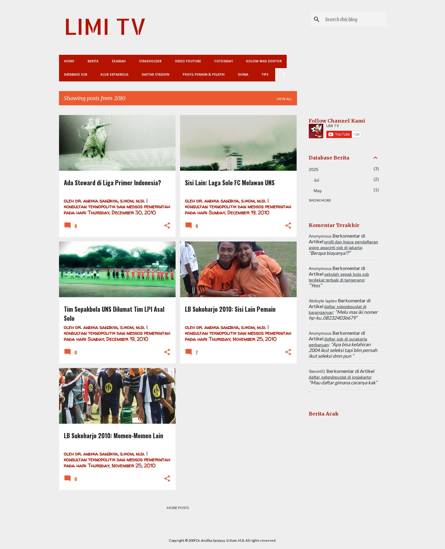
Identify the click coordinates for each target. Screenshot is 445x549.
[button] (167, 226)
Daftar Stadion (155, 75)
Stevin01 (317, 371)
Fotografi (223, 61)
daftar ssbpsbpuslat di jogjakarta (340, 377)
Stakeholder (150, 61)
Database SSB (75, 75)
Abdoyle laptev (323, 300)
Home (69, 61)
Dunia (243, 75)
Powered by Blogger (226, 528)
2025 (313, 169)
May (318, 190)
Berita (92, 61)
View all (284, 99)
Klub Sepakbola (114, 75)
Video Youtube (188, 61)
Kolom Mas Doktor (264, 61)
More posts (178, 507)
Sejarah (119, 61)
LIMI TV (105, 26)
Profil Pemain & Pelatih (204, 75)
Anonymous (320, 236)
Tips (265, 75)
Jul (316, 180)
